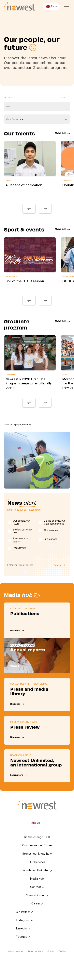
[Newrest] (19, 6)
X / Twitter (23, 912)
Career (36, 903)
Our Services (37, 862)
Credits (51, 951)
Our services (51, 530)
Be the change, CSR (37, 837)
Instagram (23, 920)
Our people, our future (21, 522)
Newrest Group (36, 895)
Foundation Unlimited (36, 870)
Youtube (21, 937)
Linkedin (21, 928)
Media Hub (37, 878)
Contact (36, 887)
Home (6, 425)
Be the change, (54, 522)
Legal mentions (35, 951)
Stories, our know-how (23, 531)
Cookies (62, 951)
